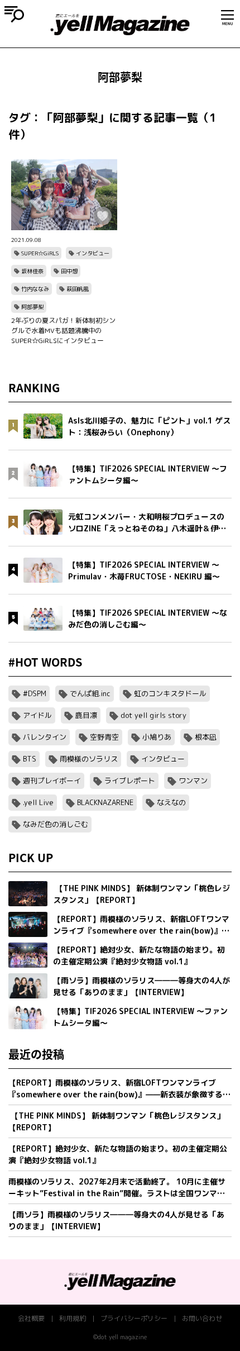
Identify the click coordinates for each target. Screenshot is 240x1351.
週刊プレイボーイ (52, 781)
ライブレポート (129, 781)
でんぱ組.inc (90, 693)
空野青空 (104, 737)
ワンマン (193, 781)
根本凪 (206, 737)
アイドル (37, 715)
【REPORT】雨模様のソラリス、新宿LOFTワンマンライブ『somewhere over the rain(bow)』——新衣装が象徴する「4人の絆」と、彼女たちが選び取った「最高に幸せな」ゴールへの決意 (116, 1088)
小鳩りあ (156, 737)
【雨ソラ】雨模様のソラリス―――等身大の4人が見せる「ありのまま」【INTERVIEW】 (116, 1220)
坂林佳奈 (32, 271)
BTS (29, 759)
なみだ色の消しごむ (55, 824)
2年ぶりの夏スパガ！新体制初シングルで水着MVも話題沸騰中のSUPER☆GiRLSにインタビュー (63, 330)
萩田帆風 (77, 289)
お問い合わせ (202, 1318)
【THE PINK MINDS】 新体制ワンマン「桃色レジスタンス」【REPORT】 (116, 1121)
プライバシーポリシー (133, 1318)
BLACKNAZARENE (105, 802)
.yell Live (38, 802)
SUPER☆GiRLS (40, 253)
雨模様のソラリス (89, 759)
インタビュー (92, 253)
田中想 (69, 271)
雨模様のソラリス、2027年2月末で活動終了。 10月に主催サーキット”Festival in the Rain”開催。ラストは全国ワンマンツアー (116, 1187)
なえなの (171, 802)
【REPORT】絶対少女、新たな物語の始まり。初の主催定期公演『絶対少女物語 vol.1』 (117, 1154)
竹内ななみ (35, 289)
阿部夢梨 (32, 307)
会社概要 (31, 1318)
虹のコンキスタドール (170, 693)
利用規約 (72, 1318)
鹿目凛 (86, 715)
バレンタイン (44, 737)
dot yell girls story (153, 715)
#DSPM (34, 693)
